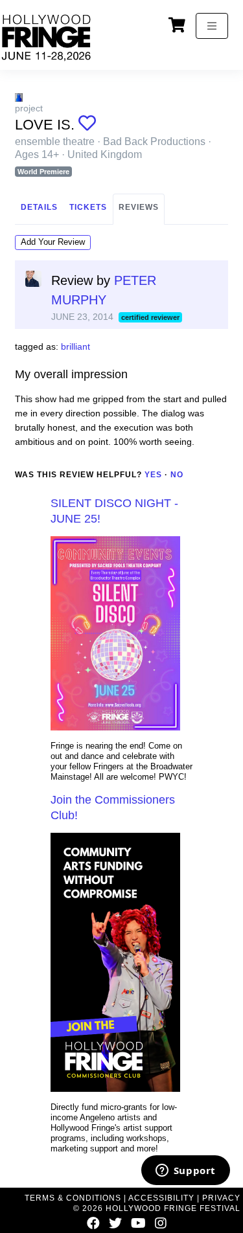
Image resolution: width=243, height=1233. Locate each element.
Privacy (221, 1198)
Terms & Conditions (73, 1198)
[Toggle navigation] (212, 26)
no (176, 474)
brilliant (75, 346)
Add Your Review (53, 242)
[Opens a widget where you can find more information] (185, 1171)
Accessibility (161, 1198)
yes (153, 474)
